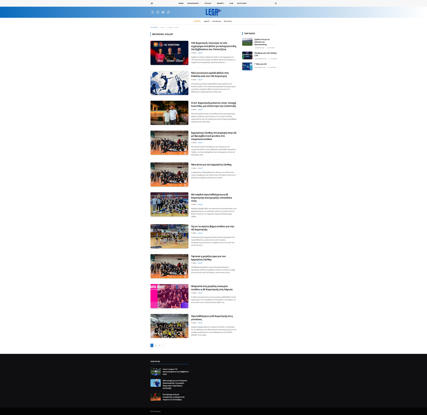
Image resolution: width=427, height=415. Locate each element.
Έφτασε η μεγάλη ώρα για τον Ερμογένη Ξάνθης (208, 258)
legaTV (207, 21)
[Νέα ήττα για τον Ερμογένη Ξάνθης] (169, 174)
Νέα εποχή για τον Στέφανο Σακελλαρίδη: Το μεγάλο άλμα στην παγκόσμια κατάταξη (175, 384)
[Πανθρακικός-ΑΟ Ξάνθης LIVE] (247, 55)
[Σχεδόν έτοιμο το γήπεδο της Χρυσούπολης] (247, 42)
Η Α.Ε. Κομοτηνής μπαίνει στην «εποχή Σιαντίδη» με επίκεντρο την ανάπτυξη (213, 104)
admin (194, 53)
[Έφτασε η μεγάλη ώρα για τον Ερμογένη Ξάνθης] (169, 266)
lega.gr (158, 411)
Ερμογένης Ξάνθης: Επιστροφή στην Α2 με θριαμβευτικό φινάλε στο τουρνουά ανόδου (213, 136)
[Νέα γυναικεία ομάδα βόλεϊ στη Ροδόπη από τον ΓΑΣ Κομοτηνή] (169, 83)
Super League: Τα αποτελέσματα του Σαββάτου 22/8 (176, 371)
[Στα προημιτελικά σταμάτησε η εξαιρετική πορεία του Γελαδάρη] (155, 397)
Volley (200, 53)
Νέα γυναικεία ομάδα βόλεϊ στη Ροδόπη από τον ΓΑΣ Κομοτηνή (210, 74)
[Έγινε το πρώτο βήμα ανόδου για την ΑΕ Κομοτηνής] (169, 236)
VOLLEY (207, 3)
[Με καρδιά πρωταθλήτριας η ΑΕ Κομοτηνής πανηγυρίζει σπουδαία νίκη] (169, 204)
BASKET (220, 3)
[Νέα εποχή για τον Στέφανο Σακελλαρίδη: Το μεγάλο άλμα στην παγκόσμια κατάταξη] (155, 383)
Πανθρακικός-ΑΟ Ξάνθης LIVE (265, 54)
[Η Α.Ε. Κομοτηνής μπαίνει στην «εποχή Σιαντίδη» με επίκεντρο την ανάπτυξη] (169, 113)
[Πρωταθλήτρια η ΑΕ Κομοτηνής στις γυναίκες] (169, 326)
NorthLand (216, 21)
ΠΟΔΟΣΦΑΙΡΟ (193, 3)
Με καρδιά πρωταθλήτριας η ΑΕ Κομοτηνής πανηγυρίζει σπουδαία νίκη (211, 197)
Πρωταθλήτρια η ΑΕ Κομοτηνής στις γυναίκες (212, 318)
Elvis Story (228, 21)
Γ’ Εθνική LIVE (260, 64)
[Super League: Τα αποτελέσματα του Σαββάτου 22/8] (155, 371)
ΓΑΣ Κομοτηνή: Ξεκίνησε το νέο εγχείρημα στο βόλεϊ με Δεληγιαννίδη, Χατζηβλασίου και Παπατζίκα (214, 46)
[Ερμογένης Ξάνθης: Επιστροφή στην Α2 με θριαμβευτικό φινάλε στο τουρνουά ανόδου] (169, 143)
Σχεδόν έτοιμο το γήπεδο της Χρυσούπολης (262, 42)
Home (181, 3)
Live (231, 3)
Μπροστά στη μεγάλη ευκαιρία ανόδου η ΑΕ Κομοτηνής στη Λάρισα (212, 288)
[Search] (276, 3)
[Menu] (152, 3)
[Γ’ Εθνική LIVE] (247, 66)
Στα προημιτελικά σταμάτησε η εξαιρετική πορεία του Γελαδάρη (173, 397)
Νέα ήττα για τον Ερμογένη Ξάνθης (211, 164)
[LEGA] (213, 12)
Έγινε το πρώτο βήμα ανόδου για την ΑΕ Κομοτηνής (212, 228)
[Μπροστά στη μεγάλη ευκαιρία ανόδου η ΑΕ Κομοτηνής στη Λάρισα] (169, 296)
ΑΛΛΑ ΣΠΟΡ (242, 3)
